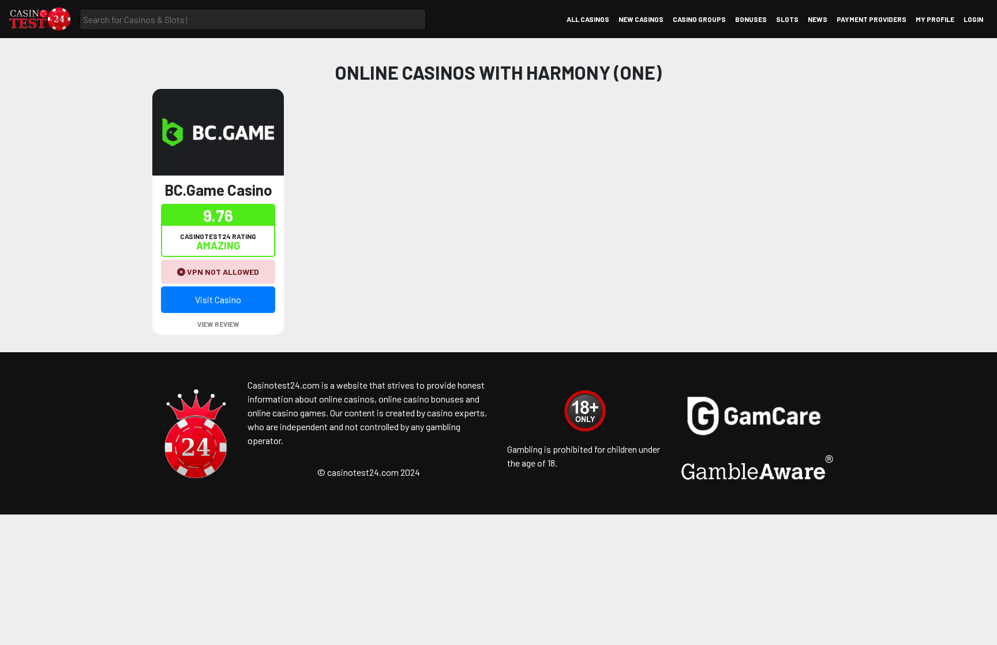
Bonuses (751, 19)
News (817, 19)
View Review (218, 324)
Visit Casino (218, 299)
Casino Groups (699, 19)
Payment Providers (871, 19)
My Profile (935, 19)
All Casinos (588, 19)
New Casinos (641, 19)
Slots (787, 19)
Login (973, 19)
